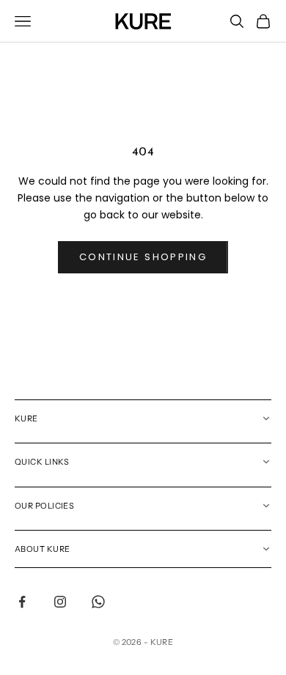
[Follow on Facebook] (22, 601)
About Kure (42, 549)
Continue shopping (143, 257)
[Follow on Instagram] (60, 601)
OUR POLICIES (44, 506)
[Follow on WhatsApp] (98, 601)
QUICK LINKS (42, 462)
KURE (26, 418)
